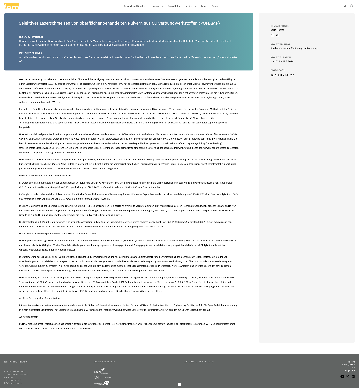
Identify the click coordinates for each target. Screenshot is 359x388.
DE (345, 6)
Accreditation (174, 6)
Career (204, 6)
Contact (215, 6)
